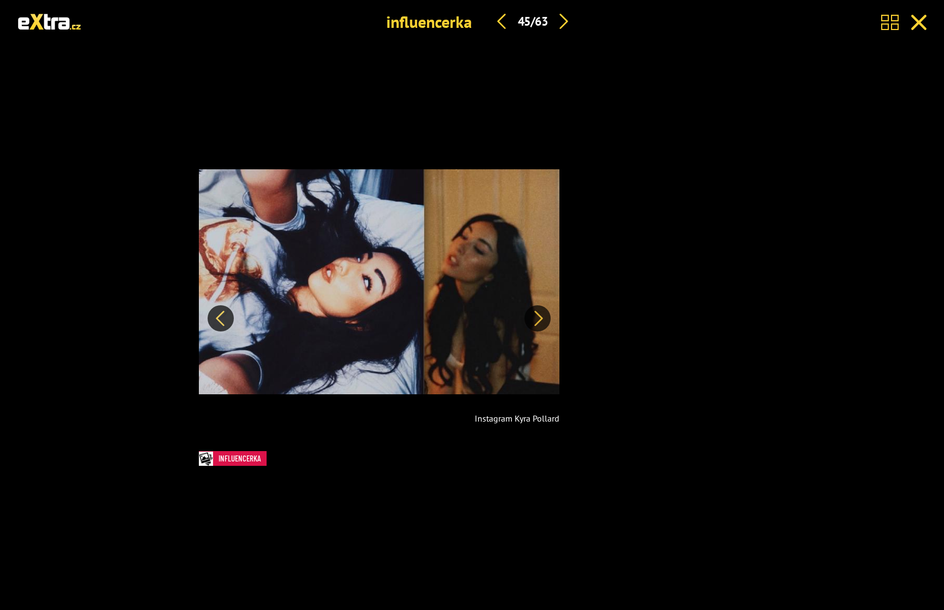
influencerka (429, 21)
